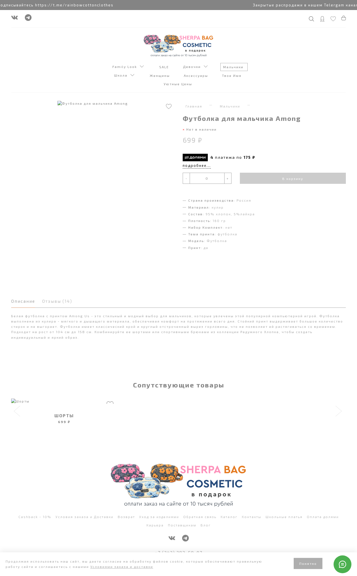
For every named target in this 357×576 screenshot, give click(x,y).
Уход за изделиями (159, 517)
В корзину (292, 178)
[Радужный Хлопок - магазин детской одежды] (178, 45)
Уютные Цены (179, 84)
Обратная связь (199, 517)
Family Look (126, 67)
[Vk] (14, 19)
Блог (206, 525)
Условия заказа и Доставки (85, 517)
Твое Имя (232, 75)
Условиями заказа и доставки (121, 566)
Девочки (193, 67)
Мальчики (234, 67)
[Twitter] (28, 19)
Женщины (160, 75)
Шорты (64, 415)
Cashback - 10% (34, 517)
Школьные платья (284, 517)
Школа (122, 75)
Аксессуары (196, 75)
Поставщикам (182, 525)
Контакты (251, 517)
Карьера (155, 525)
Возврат (126, 517)
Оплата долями (323, 517)
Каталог (229, 517)
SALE (164, 67)
